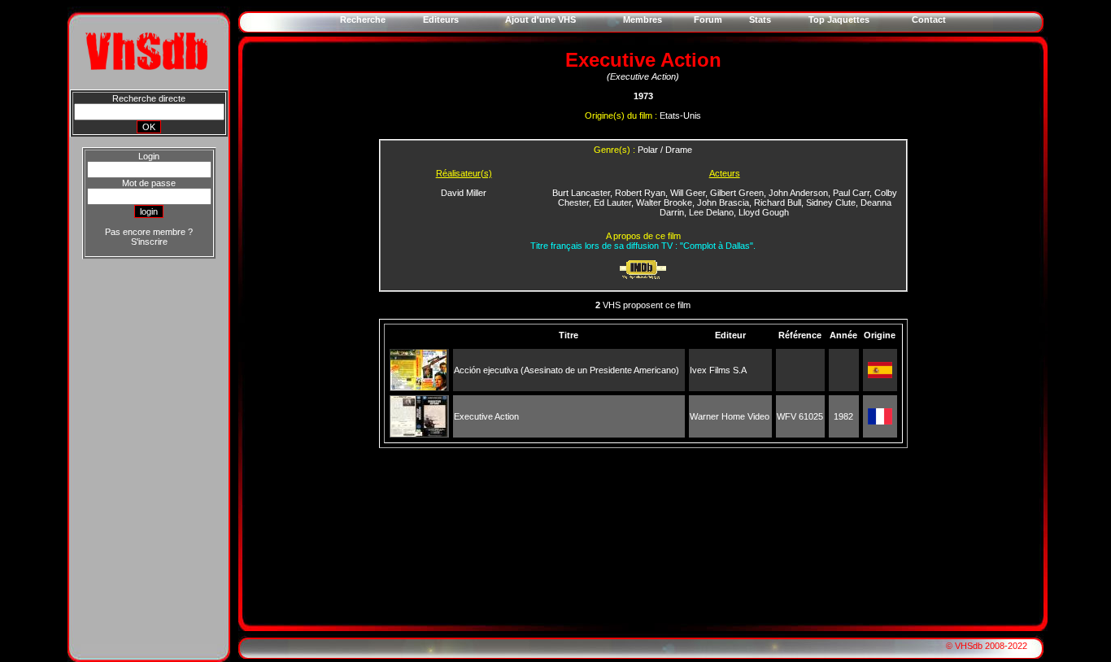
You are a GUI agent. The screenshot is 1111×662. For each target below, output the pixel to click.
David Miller (463, 193)
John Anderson (798, 193)
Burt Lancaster (581, 193)
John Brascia (723, 202)
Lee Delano (711, 212)
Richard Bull (777, 202)
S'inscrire (149, 241)
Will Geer (687, 193)
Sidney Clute (831, 202)
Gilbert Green (737, 193)
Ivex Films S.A (718, 370)
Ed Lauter (612, 202)
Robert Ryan (640, 193)
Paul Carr (851, 193)
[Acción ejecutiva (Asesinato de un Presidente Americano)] (418, 387)
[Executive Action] (418, 433)
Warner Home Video (729, 416)
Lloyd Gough (763, 212)
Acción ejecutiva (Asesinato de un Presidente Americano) (566, 370)
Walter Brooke (664, 202)
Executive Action (486, 416)
